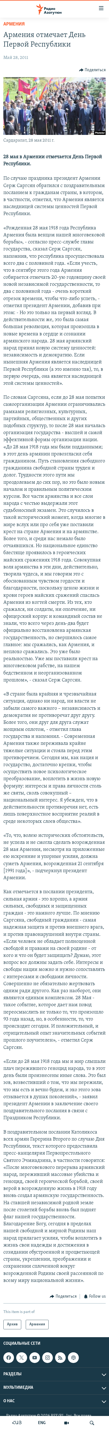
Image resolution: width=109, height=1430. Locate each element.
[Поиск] (92, 1423)
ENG (42, 1423)
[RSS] (60, 1357)
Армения (14, 24)
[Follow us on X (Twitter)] (21, 1357)
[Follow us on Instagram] (47, 1357)
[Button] (92, 70)
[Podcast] (73, 1357)
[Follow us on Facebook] (8, 1357)
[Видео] (66, 1423)
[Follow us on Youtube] (34, 1357)
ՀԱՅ (17, 1423)
